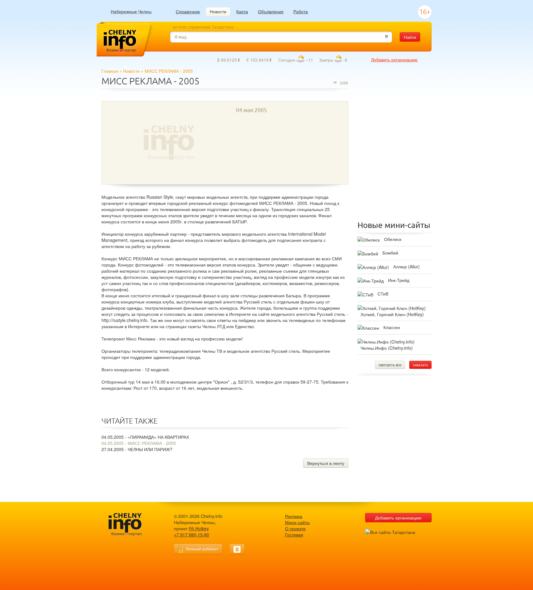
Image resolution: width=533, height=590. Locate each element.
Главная (109, 71)
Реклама (293, 516)
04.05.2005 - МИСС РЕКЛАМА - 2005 (138, 443)
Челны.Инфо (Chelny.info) (387, 348)
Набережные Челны (131, 11)
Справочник (188, 11)
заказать (420, 364)
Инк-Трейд (398, 280)
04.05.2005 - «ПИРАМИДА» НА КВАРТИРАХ (145, 437)
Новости (218, 11)
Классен (391, 327)
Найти (410, 37)
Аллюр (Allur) (406, 266)
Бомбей (390, 253)
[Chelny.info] (131, 524)
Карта (242, 11)
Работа (300, 11)
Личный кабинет (202, 548)
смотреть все (390, 364)
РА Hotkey (199, 528)
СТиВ (383, 294)
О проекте (295, 528)
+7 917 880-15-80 (191, 534)
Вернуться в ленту (325, 463)
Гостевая (294, 534)
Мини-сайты (297, 522)
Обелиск (392, 239)
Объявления (270, 11)
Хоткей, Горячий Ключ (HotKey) (392, 314)
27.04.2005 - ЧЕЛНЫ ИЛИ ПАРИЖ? (136, 449)
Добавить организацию (394, 59)
